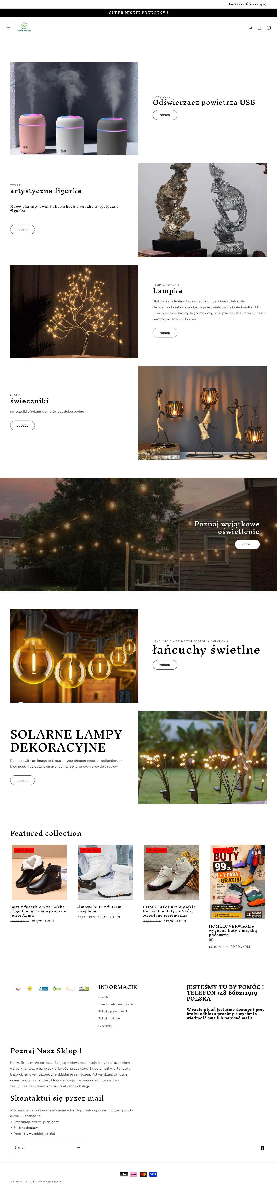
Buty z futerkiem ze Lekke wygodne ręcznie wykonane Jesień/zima (38, 911)
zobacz (165, 115)
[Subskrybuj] (78, 1147)
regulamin (105, 1025)
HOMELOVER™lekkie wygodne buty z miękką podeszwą (233, 930)
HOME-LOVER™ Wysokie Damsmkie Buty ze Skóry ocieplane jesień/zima (169, 911)
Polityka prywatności (112, 1011)
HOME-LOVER (28, 1181)
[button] (8, 27)
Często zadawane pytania (115, 1004)
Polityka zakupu (109, 1018)
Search (103, 997)
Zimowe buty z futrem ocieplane (99, 909)
